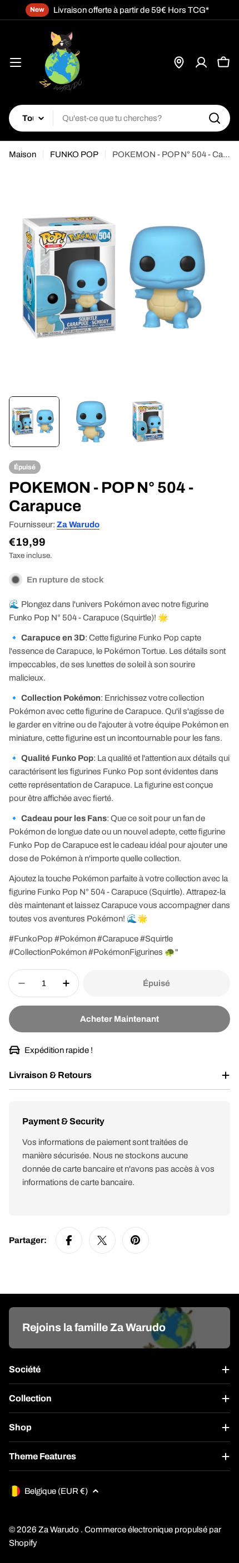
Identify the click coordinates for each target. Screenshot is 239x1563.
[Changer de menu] (15, 62)
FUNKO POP (74, 154)
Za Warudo (78, 524)
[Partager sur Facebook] (69, 1240)
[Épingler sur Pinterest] (135, 1240)
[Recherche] (214, 118)
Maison (22, 154)
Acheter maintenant (119, 1019)
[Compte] (201, 62)
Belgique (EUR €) (56, 1491)
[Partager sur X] (102, 1240)
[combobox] (119, 118)
